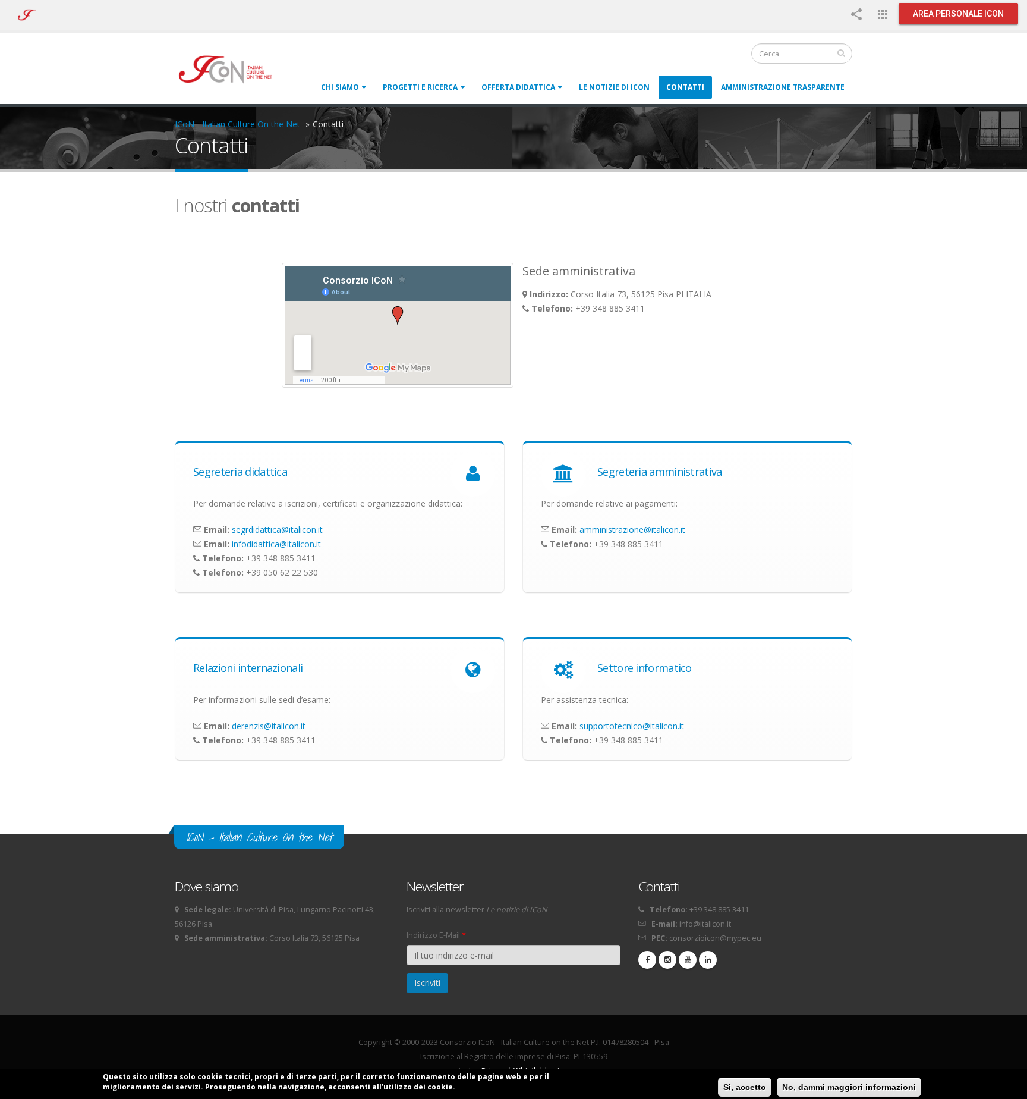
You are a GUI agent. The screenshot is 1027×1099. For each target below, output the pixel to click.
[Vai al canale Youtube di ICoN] (688, 960)
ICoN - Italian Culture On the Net (237, 124)
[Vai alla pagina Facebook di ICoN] (647, 960)
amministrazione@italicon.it (632, 529)
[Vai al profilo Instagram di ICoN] (667, 960)
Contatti (685, 87)
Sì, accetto (744, 1087)
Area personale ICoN (958, 13)
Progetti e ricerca (420, 87)
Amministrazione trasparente (783, 87)
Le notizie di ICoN (614, 87)
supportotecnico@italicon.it (631, 725)
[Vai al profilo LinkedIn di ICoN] (708, 960)
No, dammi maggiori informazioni (849, 1087)
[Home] (231, 68)
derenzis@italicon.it (268, 725)
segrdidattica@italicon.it (277, 529)
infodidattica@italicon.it (276, 544)
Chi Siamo (340, 87)
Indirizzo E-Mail (436, 935)
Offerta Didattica (518, 87)
